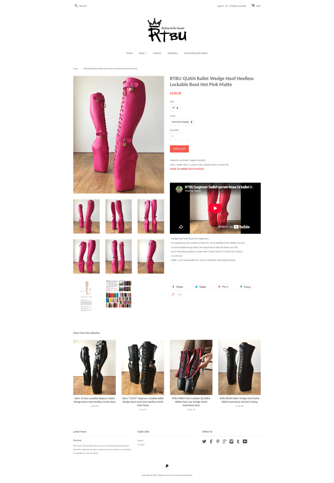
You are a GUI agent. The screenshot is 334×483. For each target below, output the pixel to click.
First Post (77, 441)
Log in (220, 6)
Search (140, 441)
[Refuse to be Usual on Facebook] (211, 443)
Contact (141, 445)
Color (173, 116)
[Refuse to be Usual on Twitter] (204, 443)
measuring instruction (196, 53)
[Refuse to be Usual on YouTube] (245, 443)
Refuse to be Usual (166, 475)
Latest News (79, 432)
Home (75, 69)
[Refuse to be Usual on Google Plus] (224, 443)
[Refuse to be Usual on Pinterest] (218, 443)
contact (157, 53)
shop (142, 53)
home (129, 53)
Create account (237, 6)
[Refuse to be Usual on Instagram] (231, 443)
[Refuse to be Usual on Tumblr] (238, 443)
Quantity (174, 130)
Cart (258, 6)
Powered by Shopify (183, 475)
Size (172, 101)
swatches (173, 53)
